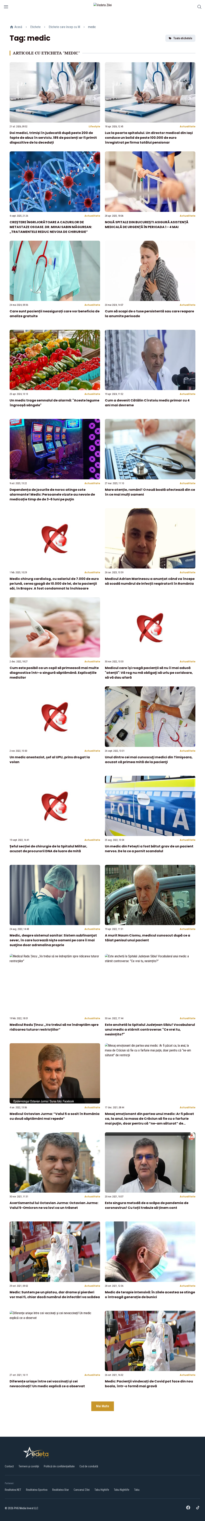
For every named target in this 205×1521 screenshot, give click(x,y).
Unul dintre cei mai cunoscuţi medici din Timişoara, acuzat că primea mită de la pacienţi (149, 759)
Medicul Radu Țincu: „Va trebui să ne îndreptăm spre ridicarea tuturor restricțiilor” (54, 1027)
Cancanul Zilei (82, 1489)
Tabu (137, 1489)
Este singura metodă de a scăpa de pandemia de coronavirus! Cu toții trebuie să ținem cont (146, 1205)
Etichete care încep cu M (64, 27)
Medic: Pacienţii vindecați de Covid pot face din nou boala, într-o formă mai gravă (149, 1383)
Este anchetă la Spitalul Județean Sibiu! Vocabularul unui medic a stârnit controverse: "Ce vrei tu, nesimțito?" (150, 1029)
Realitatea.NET (13, 1489)
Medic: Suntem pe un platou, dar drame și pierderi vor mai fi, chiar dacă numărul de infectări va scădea (55, 1294)
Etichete (35, 27)
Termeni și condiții (29, 1466)
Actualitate (187, 126)
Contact (9, 1466)
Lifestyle (94, 126)
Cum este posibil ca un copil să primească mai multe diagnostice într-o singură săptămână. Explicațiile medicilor (54, 673)
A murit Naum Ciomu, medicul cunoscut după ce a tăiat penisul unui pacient (147, 938)
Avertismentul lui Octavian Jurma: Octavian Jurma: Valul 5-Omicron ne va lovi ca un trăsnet (54, 1205)
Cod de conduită (88, 1466)
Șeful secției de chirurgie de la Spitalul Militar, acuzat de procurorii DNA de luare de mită (48, 848)
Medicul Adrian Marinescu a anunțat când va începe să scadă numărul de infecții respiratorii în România (150, 581)
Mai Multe (102, 1406)
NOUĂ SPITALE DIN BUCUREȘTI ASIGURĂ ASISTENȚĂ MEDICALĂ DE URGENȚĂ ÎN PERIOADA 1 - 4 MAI (146, 224)
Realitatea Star (60, 1489)
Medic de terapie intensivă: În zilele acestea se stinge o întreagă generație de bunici (150, 1294)
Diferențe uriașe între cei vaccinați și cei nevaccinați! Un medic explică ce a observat (47, 1383)
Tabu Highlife (101, 1489)
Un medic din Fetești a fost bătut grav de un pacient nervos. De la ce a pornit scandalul (149, 848)
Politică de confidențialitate (59, 1466)
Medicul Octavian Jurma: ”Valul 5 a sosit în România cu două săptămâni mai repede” (54, 1116)
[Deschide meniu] (6, 7)
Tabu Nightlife (121, 1489)
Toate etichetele (182, 38)
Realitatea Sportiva (36, 1489)
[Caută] (199, 7)
